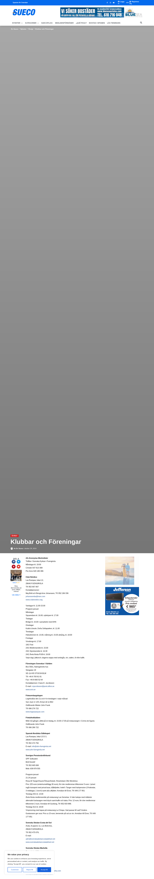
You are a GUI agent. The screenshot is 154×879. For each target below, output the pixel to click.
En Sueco (14, 29)
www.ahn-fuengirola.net (35, 750)
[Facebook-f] (107, 2)
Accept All (44, 870)
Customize (15, 870)
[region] (29, 862)
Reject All (29, 870)
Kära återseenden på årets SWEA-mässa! (16, 588)
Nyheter (23, 29)
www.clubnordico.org (34, 600)
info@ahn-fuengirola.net (41, 746)
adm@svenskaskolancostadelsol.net (40, 839)
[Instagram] (110, 2)
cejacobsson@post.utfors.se (43, 686)
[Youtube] (113, 2)
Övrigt (30, 29)
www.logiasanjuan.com (35, 712)
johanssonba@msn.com (35, 596)
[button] (17, 23)
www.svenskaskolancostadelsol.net (40, 842)
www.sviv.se (31, 690)
